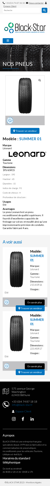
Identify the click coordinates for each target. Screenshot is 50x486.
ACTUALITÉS (10, 47)
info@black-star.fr (22, 404)
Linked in (32, 419)
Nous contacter (36, 3)
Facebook (23, 419)
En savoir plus (34, 302)
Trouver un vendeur (26, 130)
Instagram (14, 419)
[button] (39, 80)
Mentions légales (33, 482)
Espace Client (9, 6)
